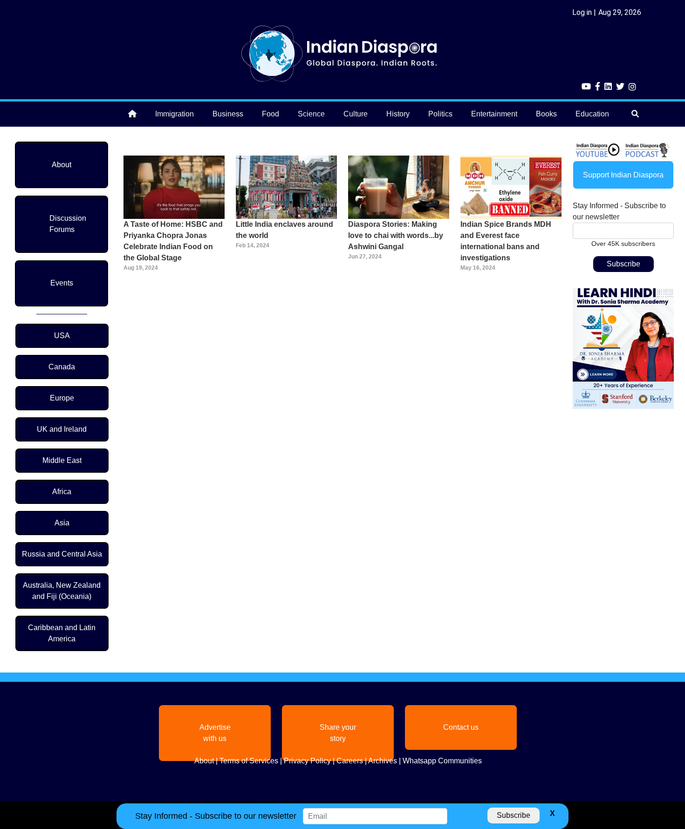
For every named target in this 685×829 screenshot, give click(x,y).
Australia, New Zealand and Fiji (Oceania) (62, 590)
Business (227, 114)
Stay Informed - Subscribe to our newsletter (619, 211)
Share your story (338, 732)
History (398, 114)
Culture (355, 114)
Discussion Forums (67, 223)
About (61, 165)
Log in (582, 12)
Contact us (461, 727)
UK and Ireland (62, 429)
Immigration (174, 114)
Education (592, 114)
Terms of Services (248, 761)
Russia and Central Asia (62, 554)
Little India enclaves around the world (284, 229)
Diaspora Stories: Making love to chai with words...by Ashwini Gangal (395, 235)
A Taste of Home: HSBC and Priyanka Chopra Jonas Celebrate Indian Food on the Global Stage (173, 241)
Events (61, 283)
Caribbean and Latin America (62, 633)
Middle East (62, 460)
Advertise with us (215, 732)
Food (270, 114)
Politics (440, 114)
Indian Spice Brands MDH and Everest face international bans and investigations (505, 241)
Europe (62, 398)
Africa (61, 492)
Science (311, 114)
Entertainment (494, 114)
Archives (382, 761)
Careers (349, 761)
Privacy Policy (307, 761)
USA (62, 336)
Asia (62, 523)
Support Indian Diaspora (623, 175)
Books (546, 114)
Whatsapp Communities (442, 761)
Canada (61, 367)
